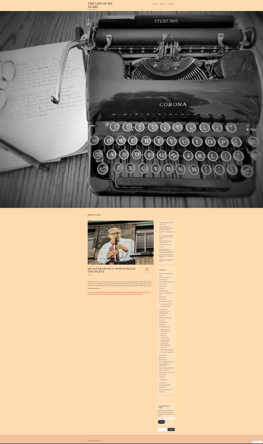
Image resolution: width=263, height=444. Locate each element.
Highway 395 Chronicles (166, 293)
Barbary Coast (143, 292)
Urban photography (136, 294)
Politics (161, 355)
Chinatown (94, 294)
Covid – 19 (162, 284)
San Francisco (120, 294)
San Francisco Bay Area (165, 372)
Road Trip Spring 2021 (165, 368)
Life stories (108, 292)
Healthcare (162, 291)
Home (155, 4)
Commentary (98, 292)
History (100, 294)
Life (103, 292)
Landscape (162, 309)
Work (161, 391)
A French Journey (164, 277)
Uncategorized (131, 292)
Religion (161, 357)
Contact (170, 4)
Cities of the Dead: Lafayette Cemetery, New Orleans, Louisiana (166, 228)
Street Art (127, 294)
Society (124, 292)
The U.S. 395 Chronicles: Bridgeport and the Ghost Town (166, 256)
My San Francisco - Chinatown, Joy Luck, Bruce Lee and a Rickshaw (166, 251)
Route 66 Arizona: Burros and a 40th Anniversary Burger (166, 237)
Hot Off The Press (164, 301)
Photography (162, 326)
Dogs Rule (162, 286)
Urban (161, 387)
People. (163, 347)
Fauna (161, 288)
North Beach (112, 294)
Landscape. (164, 337)
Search (171, 429)
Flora (162, 335)
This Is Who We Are (165, 244)
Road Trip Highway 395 (165, 362)
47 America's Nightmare (166, 273)
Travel (161, 383)
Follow (161, 422)
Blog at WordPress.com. (94, 440)
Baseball (163, 379)
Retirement (162, 359)
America (161, 279)
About (162, 4)
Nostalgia (162, 322)
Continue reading (93, 288)
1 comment (147, 270)
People (161, 324)
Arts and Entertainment (166, 282)
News (160, 320)
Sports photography (166, 349)
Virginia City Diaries (165, 389)
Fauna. (162, 333)
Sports (161, 377)
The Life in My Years (100, 5)
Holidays (161, 299)
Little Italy (105, 294)
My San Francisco (117, 292)
